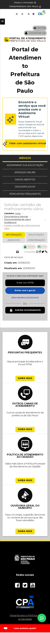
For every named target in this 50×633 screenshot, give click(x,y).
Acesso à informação (25, 2)
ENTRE (42, 28)
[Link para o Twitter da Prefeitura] (25, 586)
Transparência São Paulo (25, 6)
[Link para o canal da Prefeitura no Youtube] (32, 586)
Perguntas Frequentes (25, 194)
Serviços (33, 158)
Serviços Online (25, 172)
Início (18, 213)
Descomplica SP (25, 186)
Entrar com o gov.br (25, 290)
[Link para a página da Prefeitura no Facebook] (18, 586)
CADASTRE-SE (37, 33)
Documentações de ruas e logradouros (17, 221)
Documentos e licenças (16, 216)
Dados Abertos (25, 179)
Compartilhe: (30, 252)
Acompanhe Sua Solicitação (25, 165)
